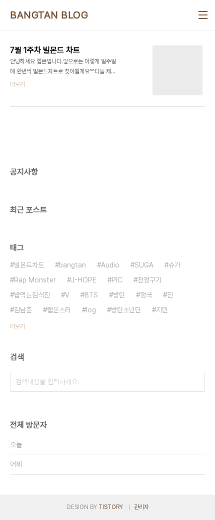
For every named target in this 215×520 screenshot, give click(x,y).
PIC (117, 280)
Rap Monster (35, 280)
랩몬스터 (59, 310)
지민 (162, 310)
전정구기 (150, 280)
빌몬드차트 (29, 265)
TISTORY (110, 507)
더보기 (17, 326)
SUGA (144, 265)
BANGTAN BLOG (49, 15)
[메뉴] (203, 15)
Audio (110, 265)
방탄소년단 (126, 310)
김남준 (23, 310)
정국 (146, 295)
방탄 (119, 295)
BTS (91, 295)
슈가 (174, 265)
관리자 (141, 507)
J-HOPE (83, 280)
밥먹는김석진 (32, 295)
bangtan (72, 265)
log (91, 310)
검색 (195, 381)
